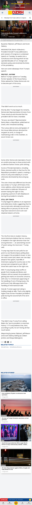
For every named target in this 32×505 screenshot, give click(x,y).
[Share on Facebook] (5, 342)
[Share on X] (8, 342)
